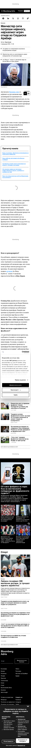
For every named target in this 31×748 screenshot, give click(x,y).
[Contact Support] (29, 524)
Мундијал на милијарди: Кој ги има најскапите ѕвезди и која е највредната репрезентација (23, 539)
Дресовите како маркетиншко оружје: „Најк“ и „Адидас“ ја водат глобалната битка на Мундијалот (8, 539)
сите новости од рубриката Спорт (9, 644)
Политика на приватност (8, 702)
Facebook (18, 699)
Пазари (3, 676)
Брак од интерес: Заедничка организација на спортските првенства (15, 153)
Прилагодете (15, 390)
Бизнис (3, 579)
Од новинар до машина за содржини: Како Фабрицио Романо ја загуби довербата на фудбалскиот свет (20, 429)
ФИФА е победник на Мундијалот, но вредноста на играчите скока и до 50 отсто (22, 519)
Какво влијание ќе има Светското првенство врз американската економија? (7, 519)
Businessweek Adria (6, 687)
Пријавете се (21, 745)
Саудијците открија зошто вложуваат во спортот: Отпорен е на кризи (14, 164)
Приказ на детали (20, 380)
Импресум (3, 699)
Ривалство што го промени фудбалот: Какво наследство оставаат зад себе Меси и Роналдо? (20, 406)
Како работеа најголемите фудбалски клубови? (13, 159)
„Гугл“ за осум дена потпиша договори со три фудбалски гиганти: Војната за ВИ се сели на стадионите (15, 626)
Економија (4, 669)
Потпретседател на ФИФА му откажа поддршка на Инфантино (13, 636)
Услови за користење (7, 697)
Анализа (3, 690)
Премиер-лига (14, 92)
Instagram (18, 702)
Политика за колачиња (7, 704)
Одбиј (15, 395)
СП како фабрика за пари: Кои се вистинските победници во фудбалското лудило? (15, 490)
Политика (3, 673)
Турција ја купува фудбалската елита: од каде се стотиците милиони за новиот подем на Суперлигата (20, 417)
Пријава (20, 11)
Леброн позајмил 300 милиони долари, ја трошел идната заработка (15, 583)
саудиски (9, 271)
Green (2, 683)
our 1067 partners (12, 360)
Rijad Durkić (8, 42)
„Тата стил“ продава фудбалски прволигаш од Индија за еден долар (19, 439)
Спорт (4, 552)
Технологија (4, 680)
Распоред (18, 671)
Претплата (27, 11)
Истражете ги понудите (22, 740)
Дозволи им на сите (15, 385)
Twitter (17, 704)
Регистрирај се (8, 741)
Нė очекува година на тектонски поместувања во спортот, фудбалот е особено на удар (13, 171)
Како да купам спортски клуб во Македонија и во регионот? (15, 176)
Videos (17, 669)
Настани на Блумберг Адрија (22, 675)
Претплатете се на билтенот (22, 661)
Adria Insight (4, 692)
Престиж (3, 678)
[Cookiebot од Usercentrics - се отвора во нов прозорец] (22, 352)
